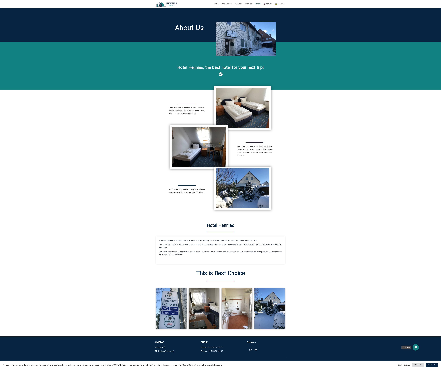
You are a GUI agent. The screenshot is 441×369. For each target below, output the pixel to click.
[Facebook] (250, 349)
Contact (248, 4)
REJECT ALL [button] (418, 365)
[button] (416, 347)
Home (216, 4)
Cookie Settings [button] (404, 365)
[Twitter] (256, 349)
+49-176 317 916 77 (215, 347)
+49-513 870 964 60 (215, 351)
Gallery (238, 4)
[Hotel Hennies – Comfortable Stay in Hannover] (166, 4)
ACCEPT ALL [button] (432, 365)
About (257, 4)
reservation (227, 4)
